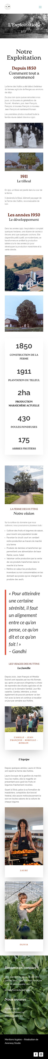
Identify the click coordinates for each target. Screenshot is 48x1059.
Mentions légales (13, 1039)
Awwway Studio (13, 1043)
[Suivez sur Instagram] (41, 1054)
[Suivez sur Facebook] (36, 1054)
